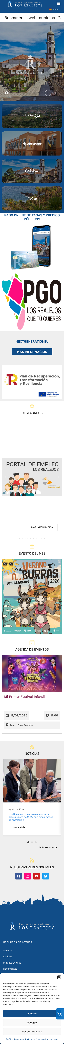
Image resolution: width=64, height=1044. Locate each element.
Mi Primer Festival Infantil (24, 696)
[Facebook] (18, 876)
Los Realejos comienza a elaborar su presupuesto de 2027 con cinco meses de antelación (31, 817)
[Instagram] (27, 876)
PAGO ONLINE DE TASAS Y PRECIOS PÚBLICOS (32, 217)
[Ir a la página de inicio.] (25, 4)
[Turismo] (32, 198)
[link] (32, 477)
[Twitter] (45, 876)
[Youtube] (36, 876)
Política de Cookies (15, 1039)
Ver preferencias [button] (32, 1031)
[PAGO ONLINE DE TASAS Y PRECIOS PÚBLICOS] (32, 246)
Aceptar (32, 1013)
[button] (59, 977)
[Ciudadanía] (32, 171)
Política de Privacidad (35, 1039)
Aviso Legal (52, 1039)
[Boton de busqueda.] (59, 17)
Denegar (32, 1022)
